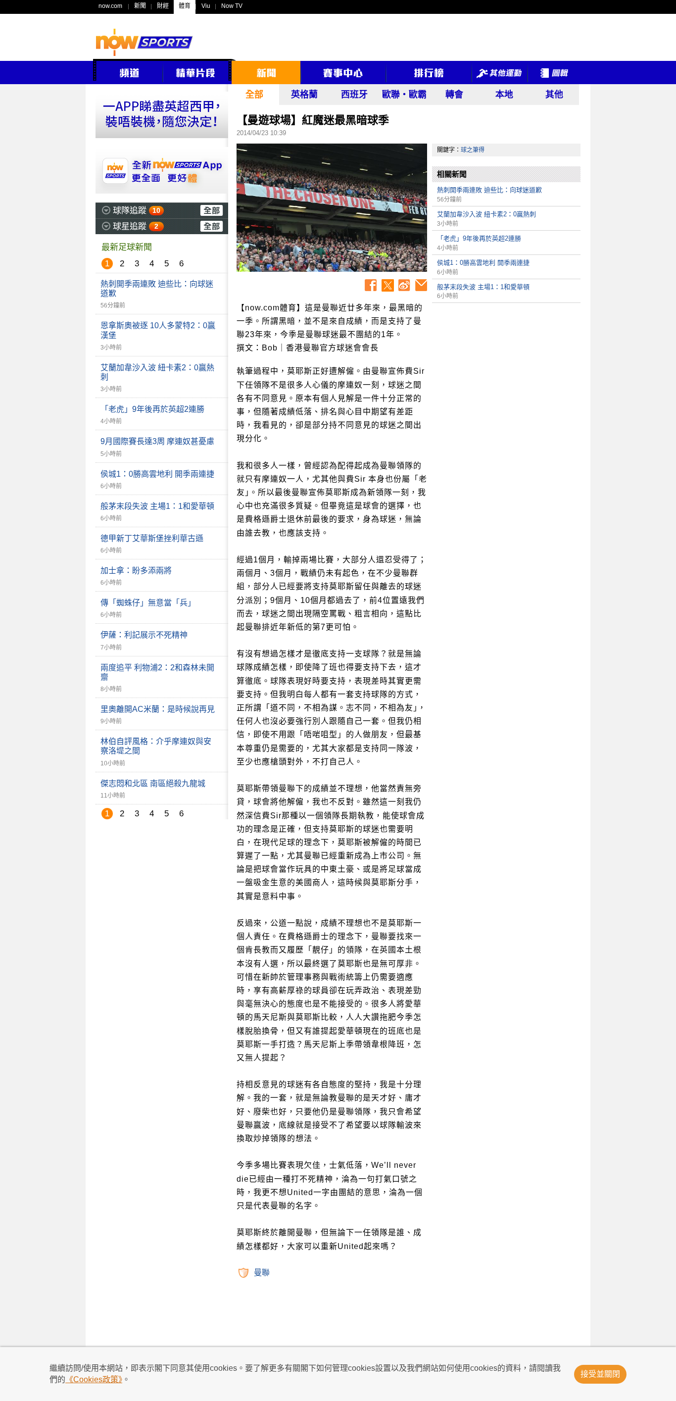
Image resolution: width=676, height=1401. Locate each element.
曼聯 (262, 1272)
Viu (205, 6)
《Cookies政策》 (93, 1379)
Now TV (231, 6)
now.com (110, 6)
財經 (163, 6)
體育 (185, 6)
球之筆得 (472, 150)
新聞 (140, 6)
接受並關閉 (600, 1374)
